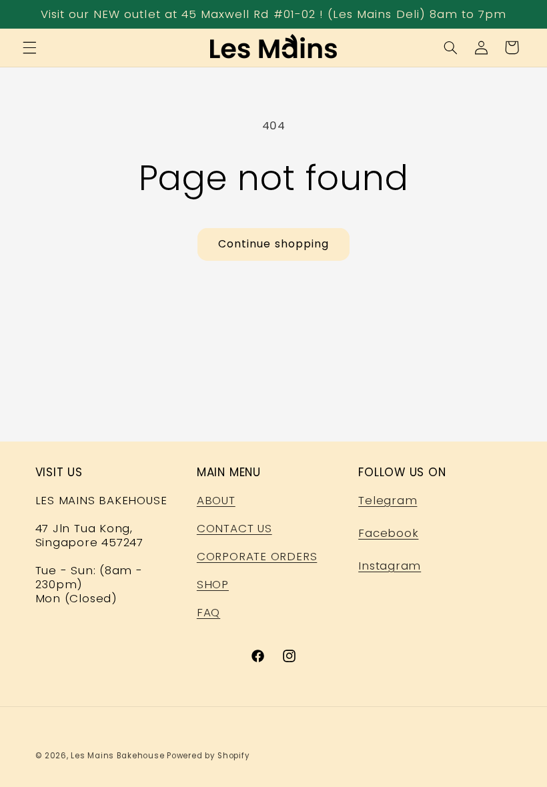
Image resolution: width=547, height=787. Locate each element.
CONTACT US (234, 528)
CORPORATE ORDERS (257, 556)
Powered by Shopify (208, 755)
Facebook (388, 533)
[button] (29, 47)
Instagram (389, 566)
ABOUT (216, 500)
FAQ (208, 612)
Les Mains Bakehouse (117, 755)
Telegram (387, 500)
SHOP (213, 584)
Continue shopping (273, 243)
